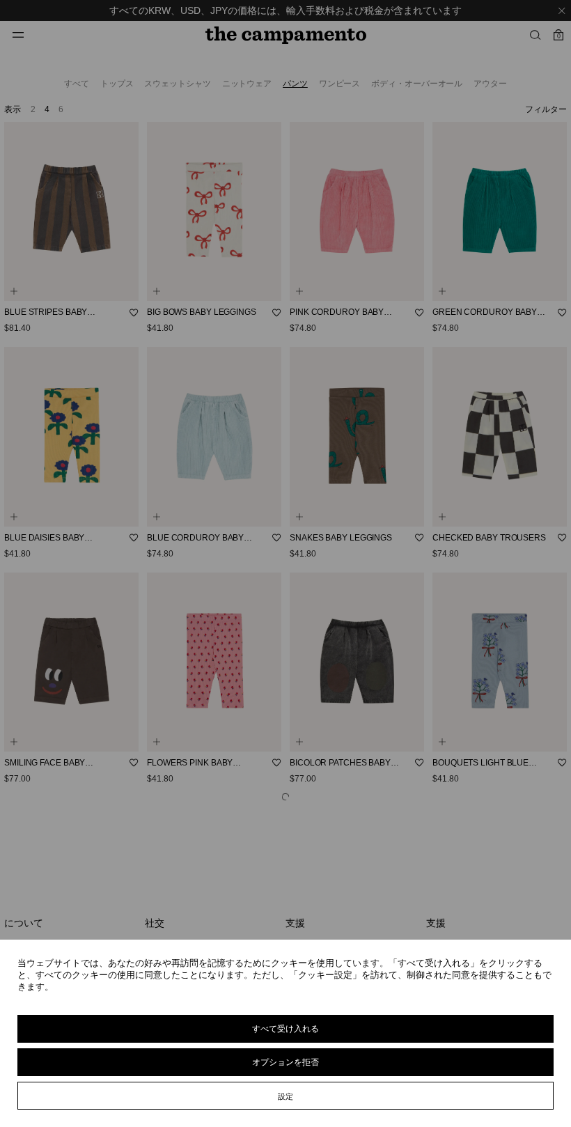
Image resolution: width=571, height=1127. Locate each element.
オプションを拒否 (285, 1062)
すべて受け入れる (285, 1028)
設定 (285, 1096)
